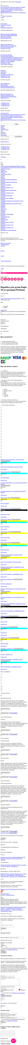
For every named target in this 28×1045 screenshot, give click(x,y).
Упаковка (3, 70)
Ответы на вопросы (15, 7)
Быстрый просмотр (5, 461)
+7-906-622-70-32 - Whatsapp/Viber (17, 876)
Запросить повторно (5, 1043)
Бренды (12, 12)
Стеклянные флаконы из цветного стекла (11, 58)
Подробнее (18, 1)
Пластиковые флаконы (6, 54)
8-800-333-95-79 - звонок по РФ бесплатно (11, 873)
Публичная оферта (5, 909)
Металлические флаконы (7, 56)
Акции (2, 17)
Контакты (23, 12)
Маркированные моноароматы (8, 45)
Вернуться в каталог (6, 243)
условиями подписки (12, 949)
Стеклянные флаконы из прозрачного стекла (12, 57)
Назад (2, 268)
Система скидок (18, 8)
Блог (16, 12)
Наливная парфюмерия (6, 27)
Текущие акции (5, 244)
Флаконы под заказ (5, 62)
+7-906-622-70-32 (5, 105)
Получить (3, 838)
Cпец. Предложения (6, 25)
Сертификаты (9, 10)
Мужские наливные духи (7, 47)
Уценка (2, 26)
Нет (2, 1005)
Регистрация (8, 16)
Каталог (8, 12)
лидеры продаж (5, 129)
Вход (3, 16)
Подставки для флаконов (7, 74)
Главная (3, 245)
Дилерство (3, 10)
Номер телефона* (5, 937)
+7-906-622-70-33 (5, 103)
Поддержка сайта (5, 893)
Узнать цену (4, 310)
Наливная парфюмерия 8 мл (8, 87)
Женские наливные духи (7, 44)
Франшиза (3, 12)
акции (2, 127)
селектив (3, 128)
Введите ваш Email (6, 1017)
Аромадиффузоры (5, 83)
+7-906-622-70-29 (5, 104)
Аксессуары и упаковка (7, 64)
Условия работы (5, 113)
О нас (18, 12)
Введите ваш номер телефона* (8, 1014)
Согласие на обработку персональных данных (12, 910)
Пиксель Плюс (10, 895)
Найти (16, 124)
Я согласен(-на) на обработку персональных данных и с (13, 949)
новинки (3, 125)
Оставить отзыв (4, 713)
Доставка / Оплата (15, 865)
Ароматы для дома (5, 77)
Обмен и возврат (9, 8)
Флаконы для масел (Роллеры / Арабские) (11, 60)
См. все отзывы (13, 713)
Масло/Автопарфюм (6, 36)
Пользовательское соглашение (13, 908)
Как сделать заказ (5, 7)
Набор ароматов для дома (7, 86)
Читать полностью (5, 708)
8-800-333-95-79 (5, 98)
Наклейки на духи (5, 75)
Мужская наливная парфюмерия (9, 35)
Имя (2, 1013)
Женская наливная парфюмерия (9, 34)
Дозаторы (3, 73)
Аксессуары (4, 71)
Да (4, 1005)
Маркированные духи (6, 38)
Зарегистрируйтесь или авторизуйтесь (10, 298)
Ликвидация (4, 23)
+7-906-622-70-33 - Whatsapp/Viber (13, 874)
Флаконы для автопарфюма (7, 61)
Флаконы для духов (5, 48)
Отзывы (16, 10)
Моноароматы (4, 85)
